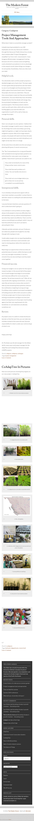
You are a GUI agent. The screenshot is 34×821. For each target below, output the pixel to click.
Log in (5, 778)
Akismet (10, 819)
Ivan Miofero (6, 704)
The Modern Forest (17, 5)
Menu (17, 12)
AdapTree (6, 731)
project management (11, 356)
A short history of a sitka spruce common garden (16, 683)
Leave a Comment (6, 358)
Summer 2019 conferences (10, 692)
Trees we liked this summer (10, 689)
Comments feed (7, 785)
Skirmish (28, 811)
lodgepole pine (14, 648)
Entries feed (6, 781)
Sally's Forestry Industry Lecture (12, 744)
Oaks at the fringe (15, 720)
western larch (22, 648)
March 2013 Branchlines (10, 741)
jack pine (8, 648)
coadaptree (14, 353)
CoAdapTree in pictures (16, 367)
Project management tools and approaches (15, 36)
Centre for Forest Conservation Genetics (14, 734)
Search (5, 755)
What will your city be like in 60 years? (13, 695)
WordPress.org (7, 788)
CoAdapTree (6, 738)
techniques (20, 353)
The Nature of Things (9, 747)
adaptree (9, 353)
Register (5, 775)
